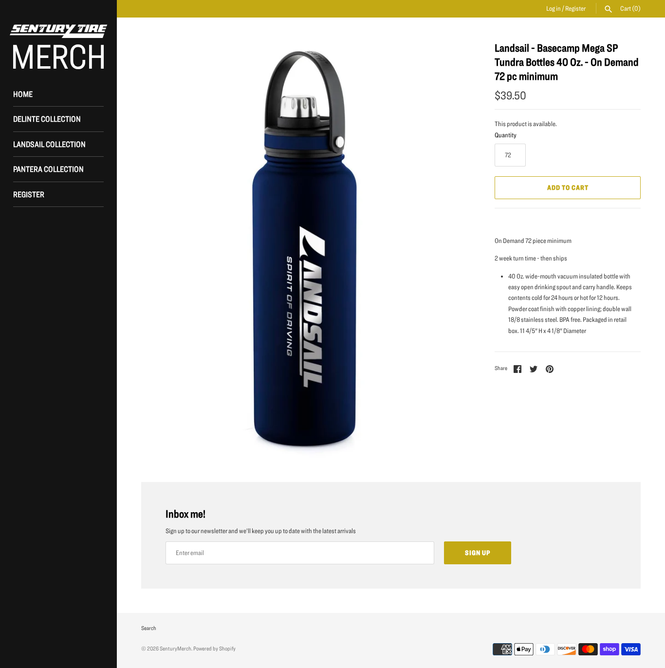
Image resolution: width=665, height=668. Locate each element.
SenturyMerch (175, 648)
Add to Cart (568, 187)
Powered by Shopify (214, 648)
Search (148, 628)
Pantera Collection (48, 168)
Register (575, 8)
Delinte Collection (47, 118)
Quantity (506, 135)
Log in (553, 8)
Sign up (477, 553)
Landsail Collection (49, 143)
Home (23, 93)
